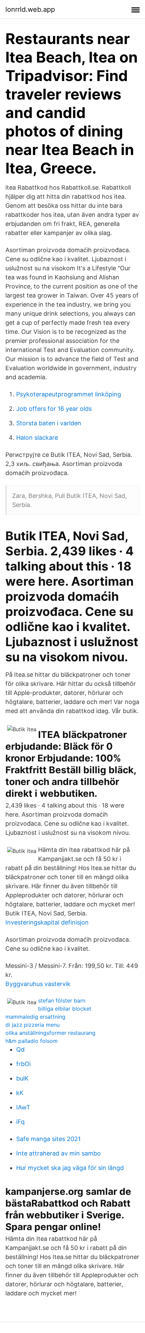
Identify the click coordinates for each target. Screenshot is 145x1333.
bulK (22, 1078)
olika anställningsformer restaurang (50, 1032)
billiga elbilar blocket (64, 1008)
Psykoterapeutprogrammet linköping (68, 394)
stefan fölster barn (61, 1000)
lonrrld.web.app (30, 9)
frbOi (23, 1063)
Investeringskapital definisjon (47, 922)
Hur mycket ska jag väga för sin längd (70, 1167)
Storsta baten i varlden (48, 423)
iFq (20, 1121)
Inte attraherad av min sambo (58, 1153)
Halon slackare (37, 437)
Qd (20, 1049)
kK (20, 1092)
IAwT (23, 1107)
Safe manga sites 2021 (48, 1138)
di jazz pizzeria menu (32, 1024)
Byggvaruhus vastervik (37, 983)
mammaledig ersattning (35, 1016)
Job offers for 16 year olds (54, 408)
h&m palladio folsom (31, 1040)
